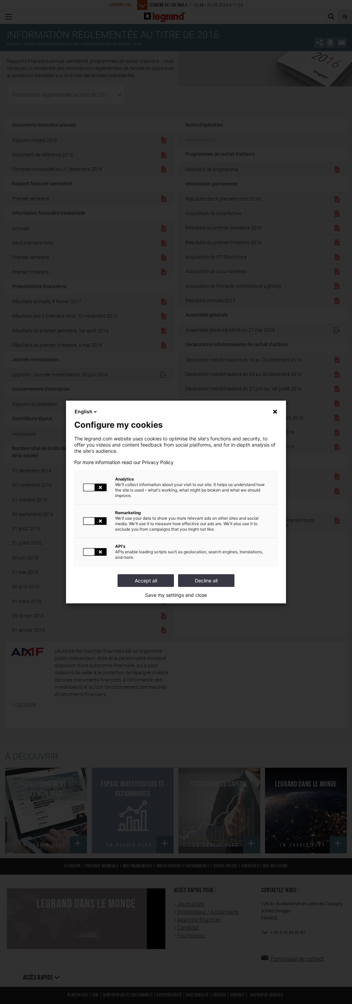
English (83, 411)
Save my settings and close (176, 595)
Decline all (206, 580)
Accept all (146, 580)
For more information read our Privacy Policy (124, 462)
